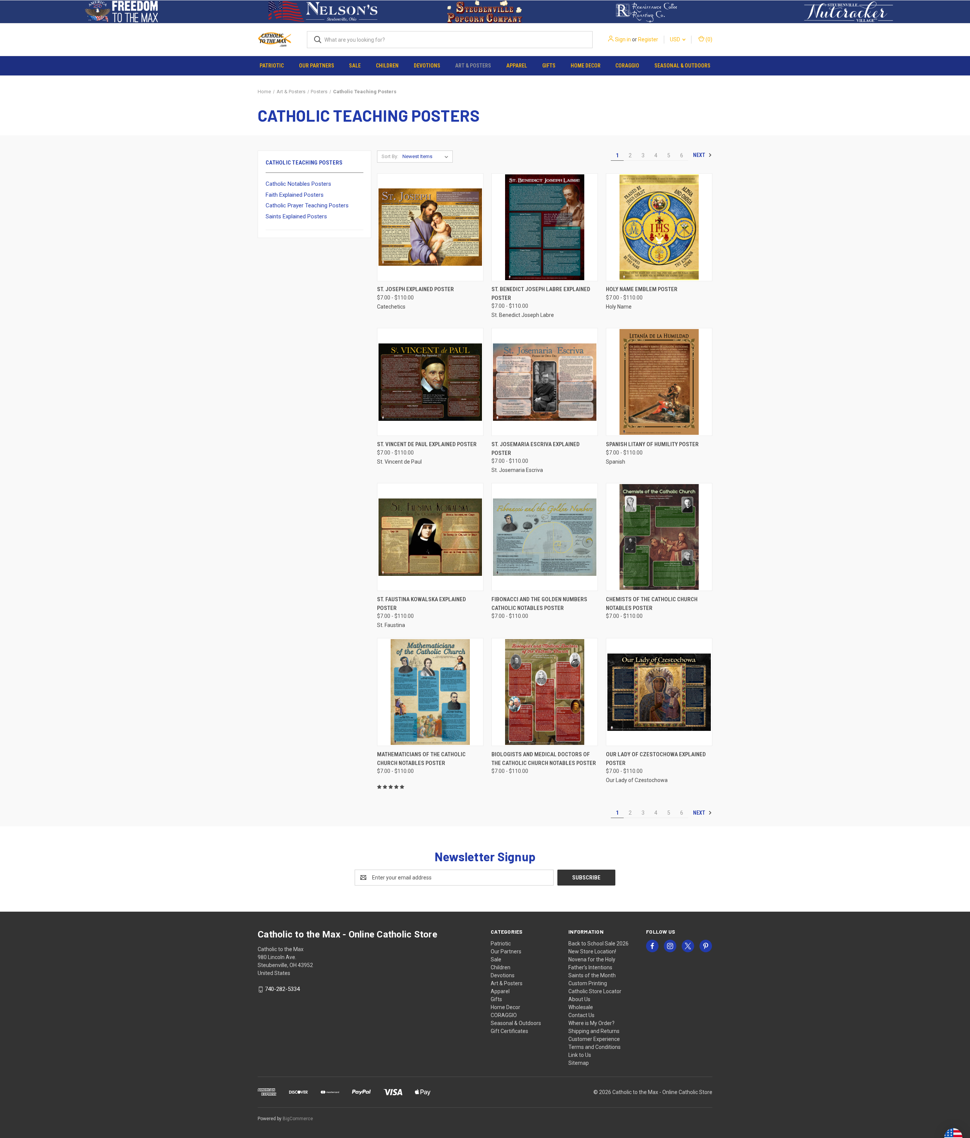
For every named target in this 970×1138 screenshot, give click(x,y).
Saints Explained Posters (296, 216)
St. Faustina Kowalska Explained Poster (421, 603)
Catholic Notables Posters (298, 183)
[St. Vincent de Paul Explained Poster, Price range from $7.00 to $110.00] (430, 381)
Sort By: (390, 156)
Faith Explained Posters (295, 194)
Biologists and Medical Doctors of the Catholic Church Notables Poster (543, 759)
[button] (121, 11)
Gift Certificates (509, 1031)
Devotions (427, 66)
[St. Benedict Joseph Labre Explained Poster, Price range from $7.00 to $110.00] (544, 227)
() (708, 39)
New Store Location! (592, 951)
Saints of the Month (592, 975)
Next (699, 155)
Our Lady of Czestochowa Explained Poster (656, 759)
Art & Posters (473, 66)
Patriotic (272, 66)
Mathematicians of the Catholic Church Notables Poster (421, 759)
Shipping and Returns (594, 1031)
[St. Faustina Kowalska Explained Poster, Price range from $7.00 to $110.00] (430, 536)
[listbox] (426, 156)
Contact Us (581, 1015)
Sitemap (578, 1063)
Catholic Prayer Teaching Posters (307, 205)
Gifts (548, 66)
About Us (579, 999)
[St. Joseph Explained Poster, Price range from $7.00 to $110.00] (430, 227)
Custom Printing (587, 983)
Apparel (516, 66)
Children (387, 66)
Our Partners (316, 66)
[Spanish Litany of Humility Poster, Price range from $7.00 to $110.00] (659, 381)
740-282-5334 (282, 989)
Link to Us (579, 1055)
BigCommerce (298, 1118)
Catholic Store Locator (594, 991)
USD (675, 39)
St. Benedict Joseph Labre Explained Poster (540, 293)
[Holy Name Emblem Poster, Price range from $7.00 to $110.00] (659, 227)
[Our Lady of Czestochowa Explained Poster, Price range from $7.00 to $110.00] (659, 692)
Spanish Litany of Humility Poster (652, 444)
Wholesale (580, 1007)
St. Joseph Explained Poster (415, 289)
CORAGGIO (627, 66)
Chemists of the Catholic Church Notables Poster (652, 603)
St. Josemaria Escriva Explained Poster (535, 448)
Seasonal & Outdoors (682, 66)
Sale (355, 66)
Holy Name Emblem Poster (641, 289)
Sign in (623, 39)
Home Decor (586, 66)
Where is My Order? (591, 1023)
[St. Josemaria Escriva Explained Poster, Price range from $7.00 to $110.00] (544, 381)
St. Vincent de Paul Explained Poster (427, 444)
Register (648, 39)
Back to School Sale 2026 (598, 943)
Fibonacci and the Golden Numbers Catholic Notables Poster (539, 603)
